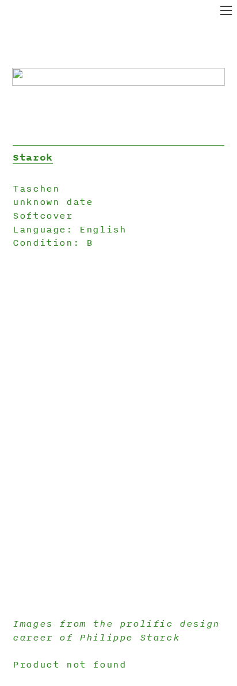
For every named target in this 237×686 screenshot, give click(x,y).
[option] (118, 433)
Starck (33, 157)
